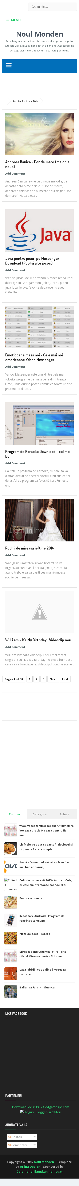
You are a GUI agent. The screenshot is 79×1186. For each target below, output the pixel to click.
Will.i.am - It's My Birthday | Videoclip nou (38, 640)
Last (65, 679)
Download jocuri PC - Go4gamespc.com (40, 1107)
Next (53, 679)
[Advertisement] (40, 85)
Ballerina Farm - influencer (37, 987)
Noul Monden (39, 34)
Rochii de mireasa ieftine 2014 (29, 548)
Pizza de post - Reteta (34, 934)
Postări (16, 1137)
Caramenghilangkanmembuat (40, 1171)
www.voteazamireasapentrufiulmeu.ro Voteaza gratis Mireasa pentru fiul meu (46, 830)
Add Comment (15, 173)
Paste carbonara (31, 898)
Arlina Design (30, 1167)
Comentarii (19, 1145)
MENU (16, 20)
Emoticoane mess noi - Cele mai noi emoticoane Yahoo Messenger (34, 357)
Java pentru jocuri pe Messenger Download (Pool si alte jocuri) (32, 260)
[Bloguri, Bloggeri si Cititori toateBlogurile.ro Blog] (40, 1111)
